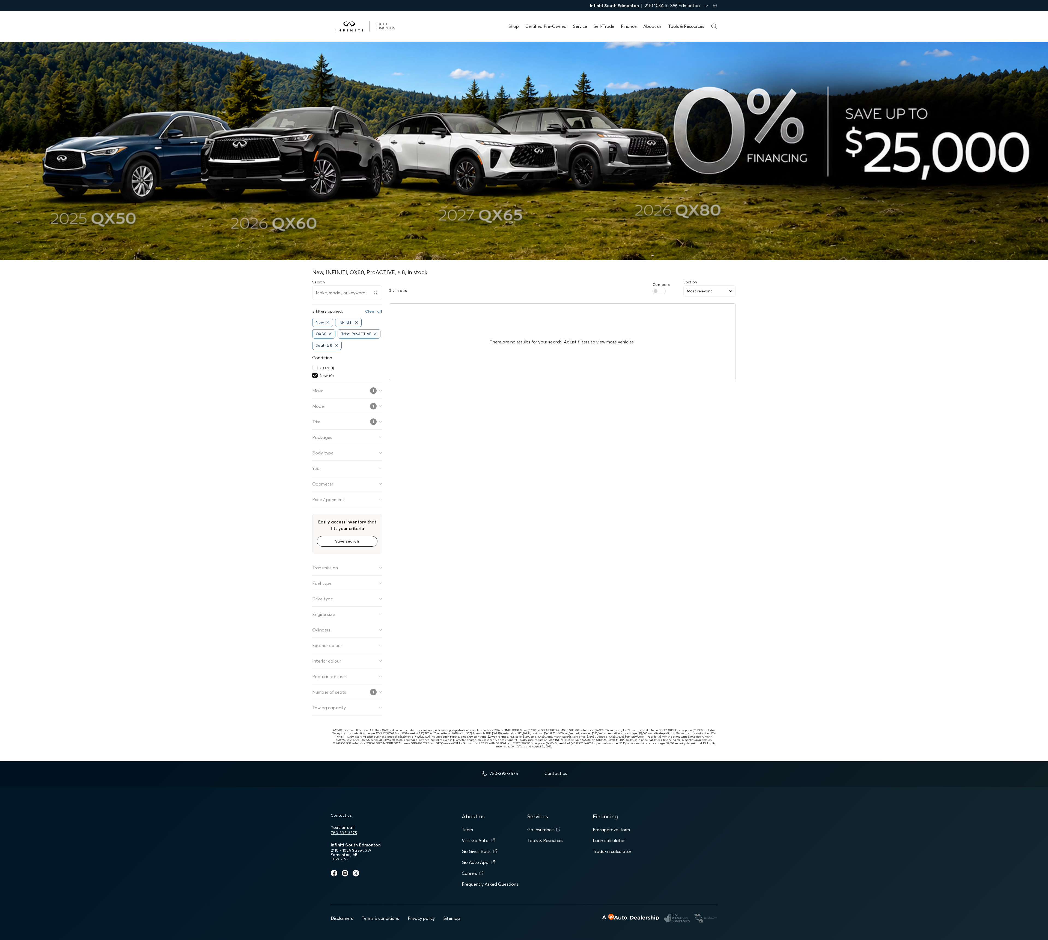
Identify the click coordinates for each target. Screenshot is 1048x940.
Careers (469, 873)
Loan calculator (609, 840)
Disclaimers (342, 918)
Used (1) (327, 368)
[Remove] (327, 322)
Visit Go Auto (475, 840)
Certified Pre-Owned (546, 26)
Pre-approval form (611, 829)
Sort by (690, 282)
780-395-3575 (344, 832)
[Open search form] (714, 26)
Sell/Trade (604, 26)
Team (467, 829)
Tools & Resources (686, 26)
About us (652, 26)
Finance (629, 26)
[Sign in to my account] (715, 5)
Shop (513, 26)
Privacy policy (421, 918)
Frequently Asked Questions (490, 884)
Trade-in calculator (612, 851)
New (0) (327, 375)
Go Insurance (540, 829)
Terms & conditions (380, 918)
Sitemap (451, 918)
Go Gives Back (476, 851)
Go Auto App (475, 862)
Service (580, 26)
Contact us (341, 815)
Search (318, 282)
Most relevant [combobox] (699, 291)
